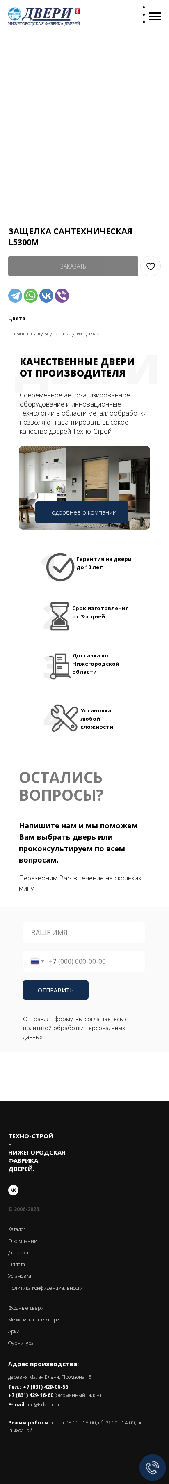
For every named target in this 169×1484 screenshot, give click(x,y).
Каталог (16, 1229)
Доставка (18, 1252)
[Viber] (62, 296)
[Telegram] (15, 296)
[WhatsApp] (31, 296)
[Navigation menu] (155, 16)
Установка (19, 1276)
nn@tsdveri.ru (43, 1404)
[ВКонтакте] (46, 296)
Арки (14, 1331)
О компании (22, 1241)
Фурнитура (21, 1342)
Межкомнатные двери (34, 1319)
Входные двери (26, 1308)
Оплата (16, 1264)
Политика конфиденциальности (45, 1287)
